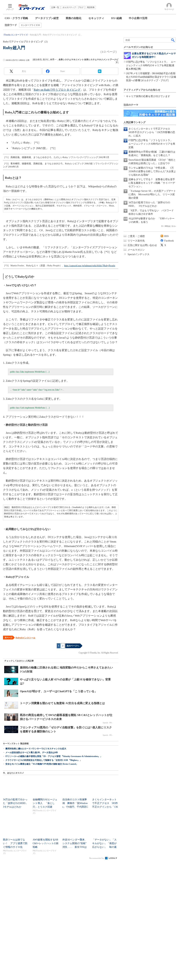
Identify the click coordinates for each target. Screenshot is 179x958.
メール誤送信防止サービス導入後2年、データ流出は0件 (31, 752)
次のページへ (73, 646)
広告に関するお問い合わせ (142, 245)
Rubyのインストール (25, 638)
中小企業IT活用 (138, 18)
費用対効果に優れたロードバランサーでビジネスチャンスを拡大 (35, 748)
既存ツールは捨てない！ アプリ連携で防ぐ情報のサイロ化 (15, 843)
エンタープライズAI (30, 25)
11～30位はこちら (168, 226)
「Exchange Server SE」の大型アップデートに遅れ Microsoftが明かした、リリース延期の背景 (152, 194)
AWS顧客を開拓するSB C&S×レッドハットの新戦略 (46, 843)
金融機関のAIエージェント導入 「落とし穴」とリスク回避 (45, 803)
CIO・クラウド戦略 (16, 18)
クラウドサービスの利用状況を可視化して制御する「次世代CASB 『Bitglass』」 (43, 760)
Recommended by (97, 858)
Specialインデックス (138, 254)
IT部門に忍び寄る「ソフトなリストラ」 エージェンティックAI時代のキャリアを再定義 (151, 144)
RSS (166, 236)
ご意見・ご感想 (136, 236)
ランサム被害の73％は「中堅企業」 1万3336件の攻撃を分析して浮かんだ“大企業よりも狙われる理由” (152, 171)
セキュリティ (96, 18)
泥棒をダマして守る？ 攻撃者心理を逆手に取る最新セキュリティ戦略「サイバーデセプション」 (151, 183)
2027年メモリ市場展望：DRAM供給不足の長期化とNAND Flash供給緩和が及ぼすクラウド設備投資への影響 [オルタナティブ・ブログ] (151, 77)
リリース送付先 (136, 240)
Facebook (169, 240)
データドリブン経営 (47, 18)
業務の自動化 (73, 18)
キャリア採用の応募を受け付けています (148, 96)
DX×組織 (116, 18)
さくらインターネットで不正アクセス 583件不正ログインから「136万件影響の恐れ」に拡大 (151, 132)
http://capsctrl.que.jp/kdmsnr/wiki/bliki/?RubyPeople (89, 265)
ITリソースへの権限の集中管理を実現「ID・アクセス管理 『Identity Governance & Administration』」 (53, 756)
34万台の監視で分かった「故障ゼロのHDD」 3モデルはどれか (16, 803)
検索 (173, 40)
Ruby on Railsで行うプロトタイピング (57, 89)
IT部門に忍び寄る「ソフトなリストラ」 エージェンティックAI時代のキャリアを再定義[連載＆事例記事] (151, 65)
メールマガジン (136, 249)
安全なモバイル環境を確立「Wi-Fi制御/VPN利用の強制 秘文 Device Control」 (41, 764)
